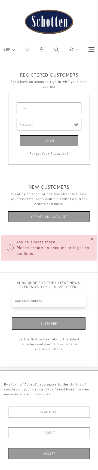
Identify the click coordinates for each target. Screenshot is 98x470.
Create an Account (49, 217)
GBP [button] (7, 49)
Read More (49, 412)
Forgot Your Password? (49, 154)
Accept (49, 454)
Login (49, 141)
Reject (49, 433)
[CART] (27, 49)
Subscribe (49, 324)
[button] (42, 49)
